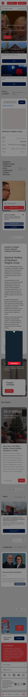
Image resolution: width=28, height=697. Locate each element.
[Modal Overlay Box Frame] (14, 348)
